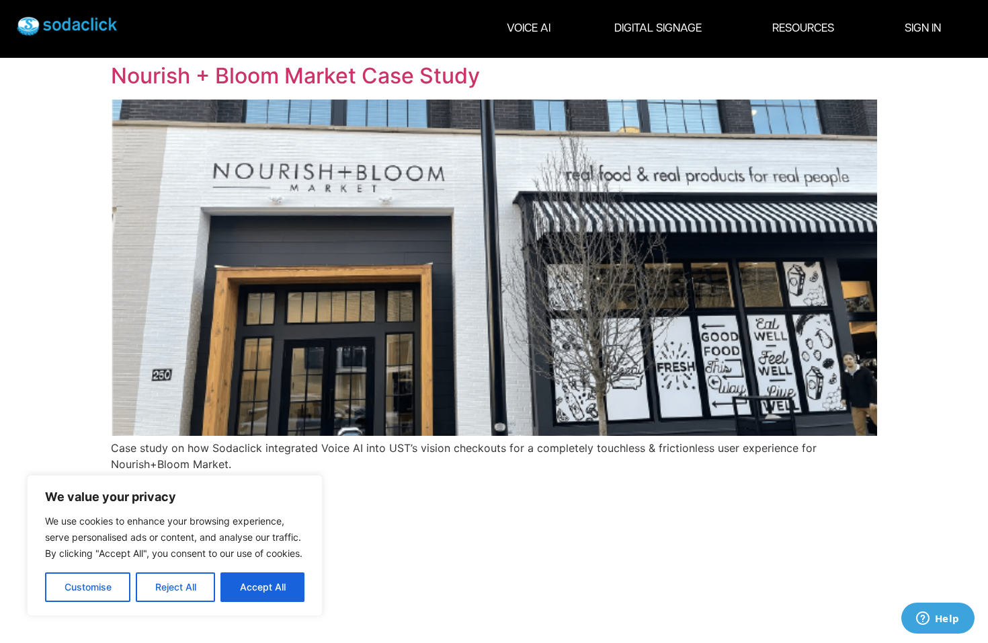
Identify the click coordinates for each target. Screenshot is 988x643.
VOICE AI (528, 28)
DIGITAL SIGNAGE (658, 28)
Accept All (263, 587)
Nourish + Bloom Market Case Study (295, 76)
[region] (175, 545)
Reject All (175, 587)
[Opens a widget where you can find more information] (938, 619)
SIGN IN (923, 28)
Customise (88, 587)
